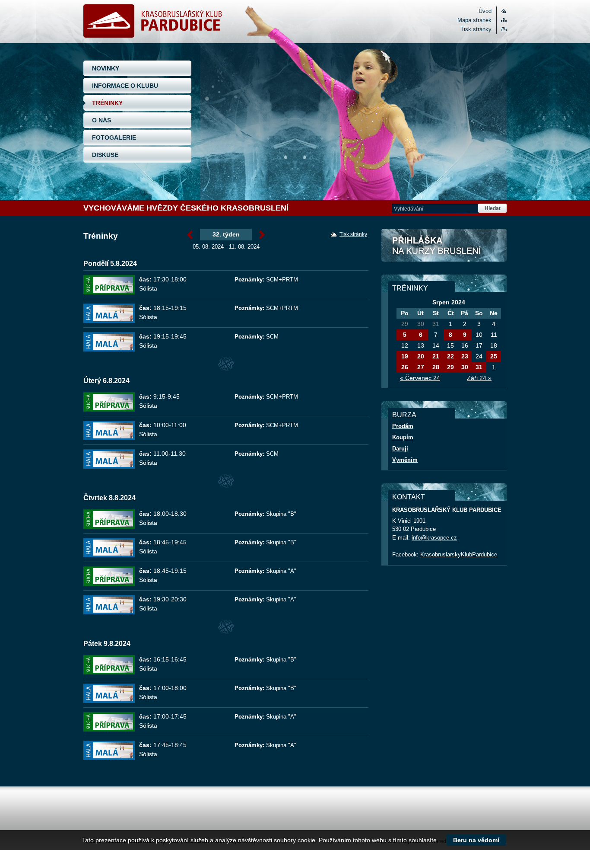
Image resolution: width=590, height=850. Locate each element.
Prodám (402, 426)
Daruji (400, 448)
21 (435, 356)
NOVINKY (105, 68)
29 (450, 367)
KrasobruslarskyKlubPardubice (458, 554)
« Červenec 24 (420, 377)
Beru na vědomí (476, 840)
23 (464, 356)
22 (450, 356)
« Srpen (190, 235)
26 (404, 367)
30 (464, 367)
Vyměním (405, 460)
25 (493, 356)
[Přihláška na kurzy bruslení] (444, 245)
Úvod (485, 11)
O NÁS (101, 120)
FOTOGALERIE (114, 137)
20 (420, 356)
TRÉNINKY (107, 102)
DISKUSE (105, 154)
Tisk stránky (476, 29)
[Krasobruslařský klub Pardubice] (152, 35)
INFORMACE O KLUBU (125, 85)
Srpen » (262, 235)
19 (404, 356)
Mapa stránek (474, 20)
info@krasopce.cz (434, 537)
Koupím (402, 437)
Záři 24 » (479, 377)
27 (420, 367)
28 (435, 367)
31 (479, 367)
